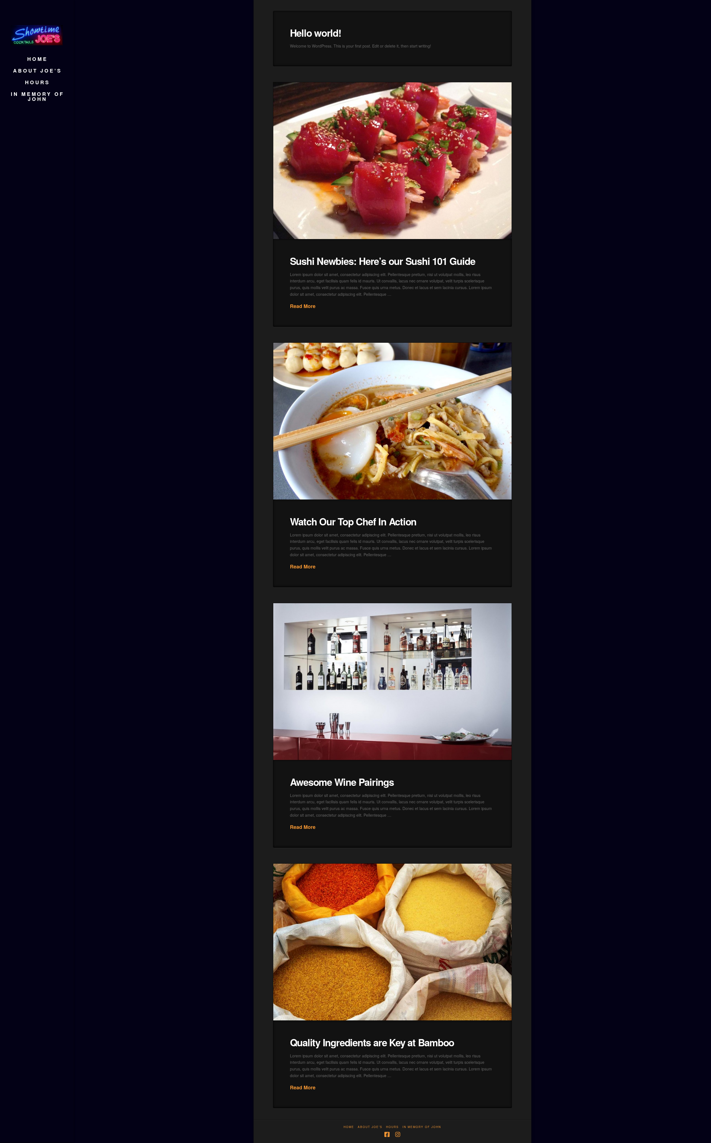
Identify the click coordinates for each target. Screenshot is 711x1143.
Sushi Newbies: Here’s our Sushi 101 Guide (382, 261)
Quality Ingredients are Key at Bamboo (372, 1042)
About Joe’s (370, 1127)
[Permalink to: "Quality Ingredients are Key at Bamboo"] (392, 942)
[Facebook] (386, 1134)
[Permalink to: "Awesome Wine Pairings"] (392, 681)
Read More (303, 306)
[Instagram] (397, 1134)
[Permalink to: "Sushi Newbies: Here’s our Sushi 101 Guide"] (392, 160)
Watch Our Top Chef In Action (353, 521)
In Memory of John (421, 1127)
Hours (392, 1127)
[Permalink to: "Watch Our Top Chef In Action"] (392, 421)
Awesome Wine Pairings (342, 782)
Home (349, 1127)
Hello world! (315, 33)
